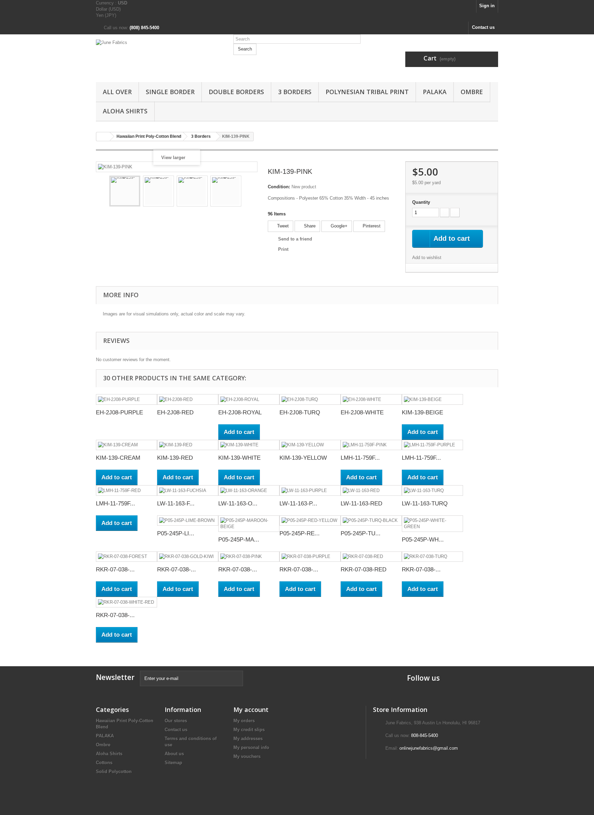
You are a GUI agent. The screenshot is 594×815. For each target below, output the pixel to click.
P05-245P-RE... (299, 533)
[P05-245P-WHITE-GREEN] (432, 523)
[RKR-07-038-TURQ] (432, 556)
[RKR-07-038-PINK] (248, 556)
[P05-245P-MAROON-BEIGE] (248, 523)
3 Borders (294, 92)
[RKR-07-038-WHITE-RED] (126, 602)
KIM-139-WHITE (239, 458)
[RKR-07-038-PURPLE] (310, 556)
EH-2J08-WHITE (362, 412)
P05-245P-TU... (361, 533)
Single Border (170, 92)
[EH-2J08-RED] (187, 399)
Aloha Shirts (125, 111)
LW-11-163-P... (298, 503)
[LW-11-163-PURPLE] (310, 490)
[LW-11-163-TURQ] (432, 490)
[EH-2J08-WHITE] (371, 399)
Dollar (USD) (108, 9)
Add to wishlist (426, 257)
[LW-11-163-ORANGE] (248, 490)
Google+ (338, 225)
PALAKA (435, 92)
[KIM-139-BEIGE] (432, 399)
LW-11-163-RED (361, 503)
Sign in (487, 5)
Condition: (279, 186)
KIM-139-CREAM (118, 458)
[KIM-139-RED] (187, 445)
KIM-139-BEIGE (422, 412)
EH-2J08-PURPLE (119, 412)
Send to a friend (295, 239)
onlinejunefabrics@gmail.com (428, 748)
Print (283, 249)
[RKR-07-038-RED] (371, 556)
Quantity (421, 202)
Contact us (483, 27)
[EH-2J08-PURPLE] (126, 399)
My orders (244, 720)
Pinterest (371, 225)
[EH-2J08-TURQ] (310, 399)
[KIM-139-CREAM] (126, 445)
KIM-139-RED (175, 458)
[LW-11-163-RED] (371, 490)
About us (174, 753)
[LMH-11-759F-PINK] (371, 445)
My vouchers (247, 756)
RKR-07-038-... (115, 569)
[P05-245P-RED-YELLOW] (310, 520)
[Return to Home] (103, 136)
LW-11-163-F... (176, 503)
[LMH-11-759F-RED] (126, 490)
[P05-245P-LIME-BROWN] (187, 520)
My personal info (251, 747)
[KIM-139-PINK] (125, 191)
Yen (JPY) (106, 15)
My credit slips (249, 729)
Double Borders (236, 92)
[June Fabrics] (159, 57)
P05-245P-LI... (175, 533)
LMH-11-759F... (360, 458)
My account (250, 709)
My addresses (248, 738)
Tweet (282, 225)
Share (309, 225)
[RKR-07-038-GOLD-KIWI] (187, 556)
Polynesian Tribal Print (367, 92)
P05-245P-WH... (423, 539)
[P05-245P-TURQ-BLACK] (371, 520)
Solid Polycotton (114, 771)
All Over (117, 92)
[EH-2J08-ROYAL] (248, 399)
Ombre (472, 92)
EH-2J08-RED (175, 412)
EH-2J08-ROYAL (240, 412)
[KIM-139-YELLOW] (310, 445)
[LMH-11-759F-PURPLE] (432, 445)
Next (247, 192)
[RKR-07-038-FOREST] (126, 556)
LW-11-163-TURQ (425, 503)
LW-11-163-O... (237, 503)
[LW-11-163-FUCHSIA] (187, 490)
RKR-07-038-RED (363, 569)
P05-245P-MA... (238, 539)
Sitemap (173, 762)
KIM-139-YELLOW (303, 458)
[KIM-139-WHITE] (248, 445)
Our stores (176, 720)
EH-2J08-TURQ (299, 412)
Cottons (104, 762)
